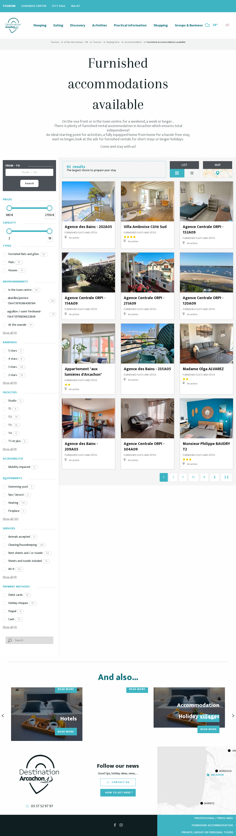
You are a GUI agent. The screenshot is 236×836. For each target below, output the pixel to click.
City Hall (59, 6)
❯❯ (226, 477)
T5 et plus (17, 441)
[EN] (228, 25)
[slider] (9, 208)
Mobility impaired (21, 467)
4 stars (15, 358)
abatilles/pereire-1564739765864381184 (31, 301)
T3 (13, 425)
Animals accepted (21, 536)
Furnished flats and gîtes (26, 254)
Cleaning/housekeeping (26, 544)
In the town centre (23, 289)
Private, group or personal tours (207, 832)
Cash (14, 619)
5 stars (15, 350)
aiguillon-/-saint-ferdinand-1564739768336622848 (30, 314)
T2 (13, 416)
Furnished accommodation (212, 825)
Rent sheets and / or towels (28, 553)
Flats (14, 262)
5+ (193, 477)
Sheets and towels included (28, 561)
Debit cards (18, 594)
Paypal (14, 611)
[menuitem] (13, 25)
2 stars (15, 375)
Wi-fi (14, 569)
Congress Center (33, 6)
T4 (12, 433)
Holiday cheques (21, 603)
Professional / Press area (213, 818)
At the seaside (20, 324)
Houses (15, 270)
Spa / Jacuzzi (18, 494)
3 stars (15, 366)
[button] (228, 24)
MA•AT (75, 6)
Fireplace (16, 510)
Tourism (9, 6)
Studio (14, 400)
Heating (16, 502)
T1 (12, 408)
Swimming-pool (20, 486)
